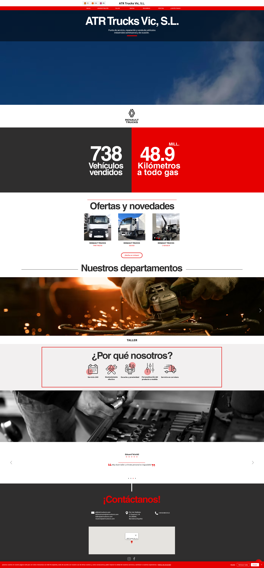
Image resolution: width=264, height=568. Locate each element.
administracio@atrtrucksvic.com (106, 514)
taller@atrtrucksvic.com (103, 516)
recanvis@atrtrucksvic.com (105, 519)
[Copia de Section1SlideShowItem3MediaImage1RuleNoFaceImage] (135, 478)
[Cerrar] (261, 564)
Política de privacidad (164, 565)
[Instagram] (129, 559)
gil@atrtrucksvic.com (102, 512)
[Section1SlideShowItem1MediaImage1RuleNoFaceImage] (128, 478)
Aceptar (255, 565)
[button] (97, 233)
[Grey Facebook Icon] (134, 559)
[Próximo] (253, 462)
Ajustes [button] (233, 565)
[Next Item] (260, 311)
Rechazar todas (243, 565)
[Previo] (11, 462)
